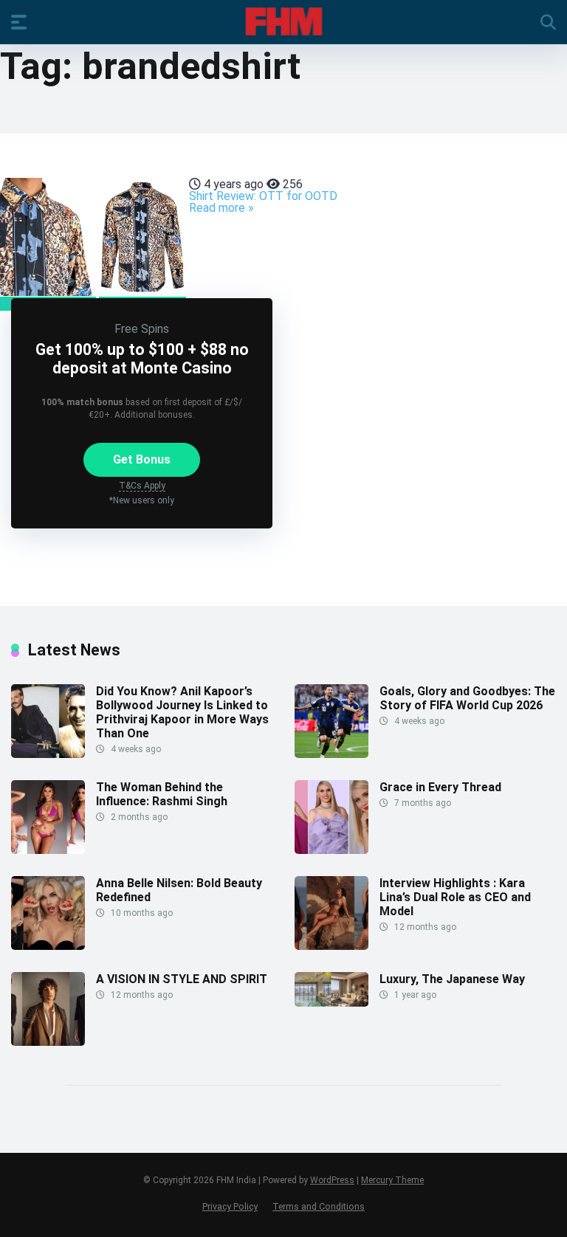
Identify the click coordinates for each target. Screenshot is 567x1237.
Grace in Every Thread (440, 787)
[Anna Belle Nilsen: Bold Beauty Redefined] (48, 946)
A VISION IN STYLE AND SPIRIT (181, 979)
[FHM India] (284, 21)
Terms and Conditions (318, 1206)
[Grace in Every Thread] (331, 850)
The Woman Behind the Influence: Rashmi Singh (161, 794)
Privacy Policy (230, 1206)
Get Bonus (142, 459)
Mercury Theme (392, 1180)
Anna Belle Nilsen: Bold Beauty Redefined (179, 890)
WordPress (332, 1180)
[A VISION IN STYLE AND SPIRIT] (48, 1042)
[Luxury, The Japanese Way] (331, 1003)
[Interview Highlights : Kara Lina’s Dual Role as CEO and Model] (331, 946)
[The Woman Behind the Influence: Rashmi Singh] (48, 850)
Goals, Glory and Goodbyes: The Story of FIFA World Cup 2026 (467, 698)
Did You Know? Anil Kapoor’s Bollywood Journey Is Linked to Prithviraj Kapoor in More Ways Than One (182, 712)
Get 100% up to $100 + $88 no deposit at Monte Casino (142, 358)
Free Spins (141, 329)
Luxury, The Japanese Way (452, 979)
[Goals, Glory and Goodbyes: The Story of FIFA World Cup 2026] (331, 754)
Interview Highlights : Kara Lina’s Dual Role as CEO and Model (455, 897)
